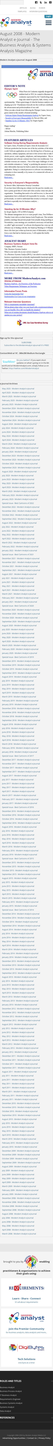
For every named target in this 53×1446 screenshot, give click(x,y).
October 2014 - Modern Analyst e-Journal (20, 921)
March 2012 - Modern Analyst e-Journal (19, 1044)
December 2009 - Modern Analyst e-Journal (20, 1150)
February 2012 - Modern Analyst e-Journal (20, 1048)
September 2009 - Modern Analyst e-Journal (21, 1162)
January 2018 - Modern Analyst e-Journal (19, 752)
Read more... (8, 177)
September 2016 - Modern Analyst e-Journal (21, 823)
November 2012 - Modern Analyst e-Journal (21, 1012)
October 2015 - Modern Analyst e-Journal (20, 870)
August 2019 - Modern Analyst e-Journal (19, 676)
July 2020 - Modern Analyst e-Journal (17, 629)
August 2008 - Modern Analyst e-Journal (19, 1214)
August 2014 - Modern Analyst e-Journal (19, 929)
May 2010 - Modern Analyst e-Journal (18, 1131)
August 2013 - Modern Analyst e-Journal (19, 977)
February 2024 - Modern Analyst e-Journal (20, 448)
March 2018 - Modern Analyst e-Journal (19, 744)
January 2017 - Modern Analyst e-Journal (19, 803)
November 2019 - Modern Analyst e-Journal (21, 665)
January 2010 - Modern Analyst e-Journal (19, 1146)
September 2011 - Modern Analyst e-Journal (21, 1067)
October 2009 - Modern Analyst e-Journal (20, 1158)
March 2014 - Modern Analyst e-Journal (19, 949)
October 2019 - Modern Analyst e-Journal (20, 669)
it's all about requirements (26, 1302)
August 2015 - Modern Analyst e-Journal (19, 878)
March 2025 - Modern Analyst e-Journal (19, 396)
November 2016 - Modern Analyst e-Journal (21, 815)
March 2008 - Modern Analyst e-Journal (19, 1233)
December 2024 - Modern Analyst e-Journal (20, 408)
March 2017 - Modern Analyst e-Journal (19, 795)
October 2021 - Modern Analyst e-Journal (20, 566)
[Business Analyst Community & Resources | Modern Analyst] (16, 21)
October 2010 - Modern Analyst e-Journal (20, 1111)
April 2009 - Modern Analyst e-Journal (18, 1182)
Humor (42, 8)
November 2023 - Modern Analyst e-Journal (21, 459)
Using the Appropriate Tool (13, 294)
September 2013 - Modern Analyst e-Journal (21, 973)
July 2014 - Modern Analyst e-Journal (17, 933)
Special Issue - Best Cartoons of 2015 (18, 858)
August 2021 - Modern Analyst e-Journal (19, 574)
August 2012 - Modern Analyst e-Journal (19, 1024)
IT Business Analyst (8, 1395)
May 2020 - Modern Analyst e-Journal (18, 637)
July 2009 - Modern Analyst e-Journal (17, 1170)
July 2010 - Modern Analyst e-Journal (17, 1123)
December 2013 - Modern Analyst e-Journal (20, 961)
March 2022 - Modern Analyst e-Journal (19, 542)
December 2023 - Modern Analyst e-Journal (20, 455)
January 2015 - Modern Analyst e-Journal (19, 906)
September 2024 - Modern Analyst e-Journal (21, 420)
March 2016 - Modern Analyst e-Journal (19, 846)
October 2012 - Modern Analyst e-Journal (20, 1016)
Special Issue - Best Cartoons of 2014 (18, 909)
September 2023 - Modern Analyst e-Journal (21, 467)
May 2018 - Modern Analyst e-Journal (18, 736)
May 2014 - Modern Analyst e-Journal (18, 941)
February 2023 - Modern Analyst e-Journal (20, 495)
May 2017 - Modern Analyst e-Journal (18, 787)
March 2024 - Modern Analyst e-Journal (19, 444)
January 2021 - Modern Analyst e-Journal (19, 601)
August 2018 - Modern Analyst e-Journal (19, 724)
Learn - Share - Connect (26, 1298)
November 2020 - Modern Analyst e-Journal (21, 613)
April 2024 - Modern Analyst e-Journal (18, 440)
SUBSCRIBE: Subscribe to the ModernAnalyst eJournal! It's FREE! (26, 344)
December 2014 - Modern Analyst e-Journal (20, 913)
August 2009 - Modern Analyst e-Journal (19, 1166)
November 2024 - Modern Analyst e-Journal (21, 412)
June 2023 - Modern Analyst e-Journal (18, 479)
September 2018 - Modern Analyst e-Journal (21, 720)
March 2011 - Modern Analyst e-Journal (19, 1091)
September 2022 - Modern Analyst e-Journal (21, 519)
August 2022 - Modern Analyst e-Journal (19, 523)
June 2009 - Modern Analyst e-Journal (18, 1174)
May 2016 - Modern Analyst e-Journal (18, 838)
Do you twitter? (23, 360)
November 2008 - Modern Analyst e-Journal (21, 1202)
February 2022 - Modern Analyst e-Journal (20, 546)
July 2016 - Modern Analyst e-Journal (17, 831)
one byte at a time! (26, 1362)
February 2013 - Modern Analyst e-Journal (20, 1000)
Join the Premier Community (26, 1328)
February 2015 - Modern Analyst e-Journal (20, 902)
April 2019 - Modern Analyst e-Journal (18, 692)
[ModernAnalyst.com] (26, 1317)
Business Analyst (7, 1387)
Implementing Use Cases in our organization (19, 297)
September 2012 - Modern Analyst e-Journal (21, 1020)
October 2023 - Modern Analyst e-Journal (20, 463)
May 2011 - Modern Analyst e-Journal (18, 1083)
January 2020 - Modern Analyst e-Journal (19, 653)
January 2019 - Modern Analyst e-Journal (19, 704)
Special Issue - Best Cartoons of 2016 (18, 807)
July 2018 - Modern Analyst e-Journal (17, 728)
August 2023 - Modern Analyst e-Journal (19, 471)
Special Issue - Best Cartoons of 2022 (18, 503)
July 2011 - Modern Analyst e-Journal (17, 1075)
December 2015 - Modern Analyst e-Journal (20, 862)
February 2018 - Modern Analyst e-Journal (20, 748)
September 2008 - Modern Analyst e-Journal (21, 1210)
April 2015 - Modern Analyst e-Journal (18, 894)
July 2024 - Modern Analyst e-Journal (17, 428)
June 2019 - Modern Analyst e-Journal (18, 684)
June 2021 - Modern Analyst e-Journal (18, 582)
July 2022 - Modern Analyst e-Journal (17, 526)
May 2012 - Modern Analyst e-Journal (18, 1036)
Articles (23, 8)
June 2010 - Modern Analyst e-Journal (18, 1127)
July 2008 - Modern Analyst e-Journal (17, 1217)
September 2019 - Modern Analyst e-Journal (21, 673)
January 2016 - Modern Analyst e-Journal (19, 854)
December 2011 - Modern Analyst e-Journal (20, 1056)
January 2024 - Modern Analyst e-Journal (19, 451)
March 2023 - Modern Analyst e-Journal (19, 491)
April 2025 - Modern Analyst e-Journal (18, 392)
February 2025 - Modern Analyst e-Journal (20, 400)
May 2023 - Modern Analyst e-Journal (18, 483)
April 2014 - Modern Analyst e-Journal (18, 945)
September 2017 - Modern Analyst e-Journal (21, 771)
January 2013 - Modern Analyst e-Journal (19, 1004)
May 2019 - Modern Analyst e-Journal (18, 688)
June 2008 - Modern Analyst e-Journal (18, 1221)
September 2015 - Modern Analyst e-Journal (21, 874)
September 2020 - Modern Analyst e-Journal (21, 621)
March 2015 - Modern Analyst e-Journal (19, 898)
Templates (22, 11)
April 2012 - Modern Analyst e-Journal (18, 1040)
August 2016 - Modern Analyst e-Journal (19, 827)
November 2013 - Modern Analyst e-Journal (21, 965)
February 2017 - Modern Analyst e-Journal (20, 799)
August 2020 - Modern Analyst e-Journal (19, 625)
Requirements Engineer (10, 1399)
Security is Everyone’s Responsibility (18, 118)
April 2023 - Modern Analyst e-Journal (18, 487)
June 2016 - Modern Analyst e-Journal (18, 834)
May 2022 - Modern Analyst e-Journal (18, 534)
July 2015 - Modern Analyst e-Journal (17, 882)
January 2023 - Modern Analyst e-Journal (19, 499)
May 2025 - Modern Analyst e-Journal (18, 388)
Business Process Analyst (11, 1391)
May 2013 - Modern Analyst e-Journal (18, 988)
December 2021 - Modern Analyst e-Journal (20, 558)
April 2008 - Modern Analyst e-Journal (18, 1229)
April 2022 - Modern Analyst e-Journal (18, 538)
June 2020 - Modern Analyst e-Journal (18, 633)
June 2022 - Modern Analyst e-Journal (18, 530)
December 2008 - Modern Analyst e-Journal (20, 1198)
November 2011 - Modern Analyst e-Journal (21, 1060)
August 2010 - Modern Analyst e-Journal (19, 1119)
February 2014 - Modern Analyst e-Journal (20, 953)
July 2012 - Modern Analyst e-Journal (17, 1028)
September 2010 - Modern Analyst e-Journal (21, 1115)
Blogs (32, 8)
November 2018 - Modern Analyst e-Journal (21, 712)
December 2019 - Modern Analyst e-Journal (20, 661)
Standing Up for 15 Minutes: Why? (17, 121)
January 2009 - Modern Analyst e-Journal (19, 1194)
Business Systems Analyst (11, 1403)
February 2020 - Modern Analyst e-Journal (20, 649)
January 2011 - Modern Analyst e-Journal (19, 1099)
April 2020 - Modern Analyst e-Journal (18, 641)
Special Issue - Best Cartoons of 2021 (18, 554)
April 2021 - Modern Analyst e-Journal (18, 590)
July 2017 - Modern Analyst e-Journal (17, 779)
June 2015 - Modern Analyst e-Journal (18, 886)
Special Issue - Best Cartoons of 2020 (18, 605)
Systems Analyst (7, 1407)
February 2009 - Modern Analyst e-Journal (20, 1190)
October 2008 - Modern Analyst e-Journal (20, 1206)
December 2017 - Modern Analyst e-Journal (20, 759)
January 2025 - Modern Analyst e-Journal (19, 404)
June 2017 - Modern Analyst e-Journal (18, 783)
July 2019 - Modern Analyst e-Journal (17, 680)
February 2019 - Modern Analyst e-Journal (20, 700)
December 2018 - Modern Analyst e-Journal (20, 708)
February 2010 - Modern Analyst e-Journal (20, 1143)
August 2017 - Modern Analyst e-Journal (19, 775)
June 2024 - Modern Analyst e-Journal (18, 432)
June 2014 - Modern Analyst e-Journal (18, 937)
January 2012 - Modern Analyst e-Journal (19, 1052)
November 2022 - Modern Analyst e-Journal (21, 511)
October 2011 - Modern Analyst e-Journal (20, 1064)
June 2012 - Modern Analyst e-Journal (18, 1032)
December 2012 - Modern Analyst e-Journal (20, 1008)
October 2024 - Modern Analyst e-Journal (20, 416)
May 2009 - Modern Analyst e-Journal (18, 1178)
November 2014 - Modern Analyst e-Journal (21, 917)
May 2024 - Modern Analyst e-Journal (18, 436)
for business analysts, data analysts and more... (26, 1332)
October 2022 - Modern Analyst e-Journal (20, 515)
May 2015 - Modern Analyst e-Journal (18, 890)
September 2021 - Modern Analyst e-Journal (21, 570)
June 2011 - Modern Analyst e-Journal (18, 1079)
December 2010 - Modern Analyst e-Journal (20, 1103)
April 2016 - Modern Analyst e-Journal (18, 842)
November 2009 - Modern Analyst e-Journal (21, 1154)
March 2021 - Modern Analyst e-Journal (19, 594)
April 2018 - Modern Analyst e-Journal (18, 740)
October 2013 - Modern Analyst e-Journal (20, 969)
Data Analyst (5, 1411)
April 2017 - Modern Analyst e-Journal (18, 791)
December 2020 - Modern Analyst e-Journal (20, 609)
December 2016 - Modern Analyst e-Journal (20, 811)
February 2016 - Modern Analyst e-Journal (20, 850)
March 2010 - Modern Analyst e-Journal (19, 1139)
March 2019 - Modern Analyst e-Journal (19, 696)
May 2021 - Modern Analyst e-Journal (18, 586)
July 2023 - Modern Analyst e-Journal (17, 475)
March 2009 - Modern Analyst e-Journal (19, 1186)
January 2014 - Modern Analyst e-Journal (19, 957)
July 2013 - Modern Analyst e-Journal (17, 981)
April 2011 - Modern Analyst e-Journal (18, 1087)
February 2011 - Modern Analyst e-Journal (20, 1095)
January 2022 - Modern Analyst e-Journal (19, 550)
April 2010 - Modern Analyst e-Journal (18, 1135)
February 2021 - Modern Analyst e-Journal (20, 597)
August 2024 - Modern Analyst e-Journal (19, 424)
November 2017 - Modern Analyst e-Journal (21, 763)
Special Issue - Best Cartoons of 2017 (18, 756)
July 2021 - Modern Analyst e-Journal (17, 578)
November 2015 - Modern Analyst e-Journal (21, 866)
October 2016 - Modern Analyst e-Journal (20, 819)
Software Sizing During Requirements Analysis (22, 115)
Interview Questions (38, 11)
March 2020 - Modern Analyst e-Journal (19, 645)
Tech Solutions (26, 1359)
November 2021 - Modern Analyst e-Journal (21, 562)
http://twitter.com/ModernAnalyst (24, 368)
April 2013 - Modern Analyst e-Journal (18, 992)
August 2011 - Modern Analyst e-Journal (19, 1071)
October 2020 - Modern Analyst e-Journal (20, 617)
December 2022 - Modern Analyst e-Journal (20, 507)
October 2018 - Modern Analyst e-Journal (20, 716)
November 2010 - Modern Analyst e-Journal (21, 1107)
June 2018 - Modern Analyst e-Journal (18, 732)
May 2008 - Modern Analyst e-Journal (18, 1225)
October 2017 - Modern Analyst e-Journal (20, 767)
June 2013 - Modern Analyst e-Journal (18, 984)
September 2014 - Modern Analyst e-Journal (21, 925)
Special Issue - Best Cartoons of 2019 (18, 657)
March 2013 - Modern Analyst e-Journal (19, 996)
